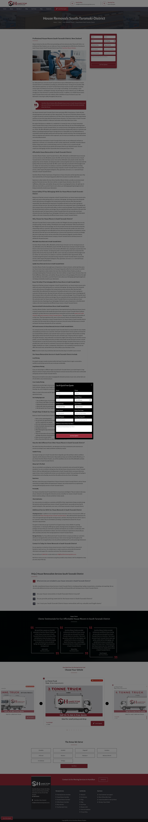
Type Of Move (78, 403)
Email (57, 397)
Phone (76, 390)
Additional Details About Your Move (64, 423)
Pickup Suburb (59, 410)
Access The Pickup (79, 410)
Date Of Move (78, 397)
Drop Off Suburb (60, 417)
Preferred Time (60, 403)
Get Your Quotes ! (74, 435)
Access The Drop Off (79, 417)
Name (57, 390)
